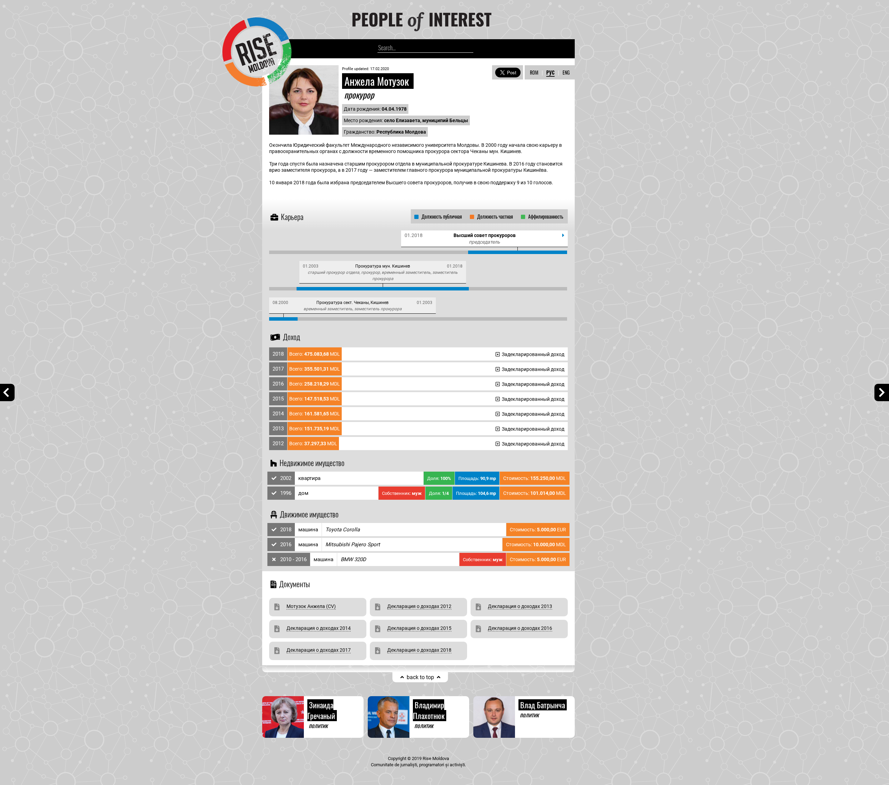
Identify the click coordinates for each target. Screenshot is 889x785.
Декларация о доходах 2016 (520, 628)
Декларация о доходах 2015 (419, 628)
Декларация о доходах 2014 (318, 628)
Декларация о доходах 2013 (520, 606)
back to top (420, 677)
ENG (566, 72)
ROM (534, 72)
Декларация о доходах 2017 (318, 650)
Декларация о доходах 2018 (419, 650)
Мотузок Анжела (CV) (311, 606)
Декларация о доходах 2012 (419, 606)
